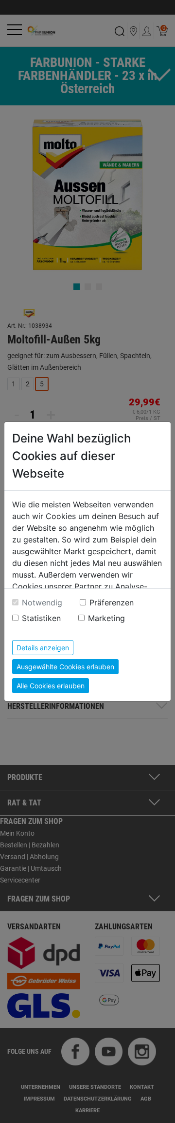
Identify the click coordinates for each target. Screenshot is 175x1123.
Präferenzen (111, 602)
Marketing (106, 618)
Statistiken (41, 618)
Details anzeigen (43, 647)
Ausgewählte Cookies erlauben (65, 666)
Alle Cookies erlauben (51, 686)
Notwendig (42, 602)
